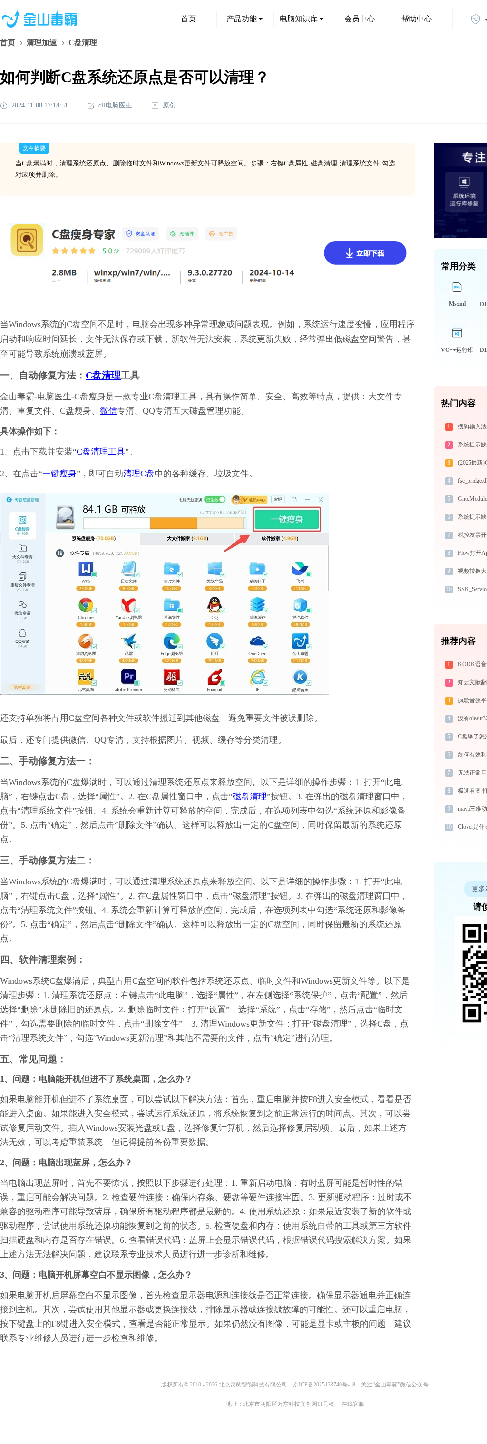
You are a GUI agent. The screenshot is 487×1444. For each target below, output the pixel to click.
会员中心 (359, 19)
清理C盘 (139, 473)
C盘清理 (103, 375)
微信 (108, 411)
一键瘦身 (59, 473)
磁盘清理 (250, 796)
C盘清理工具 (101, 451)
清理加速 (42, 43)
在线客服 (352, 1404)
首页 (188, 19)
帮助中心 (416, 19)
